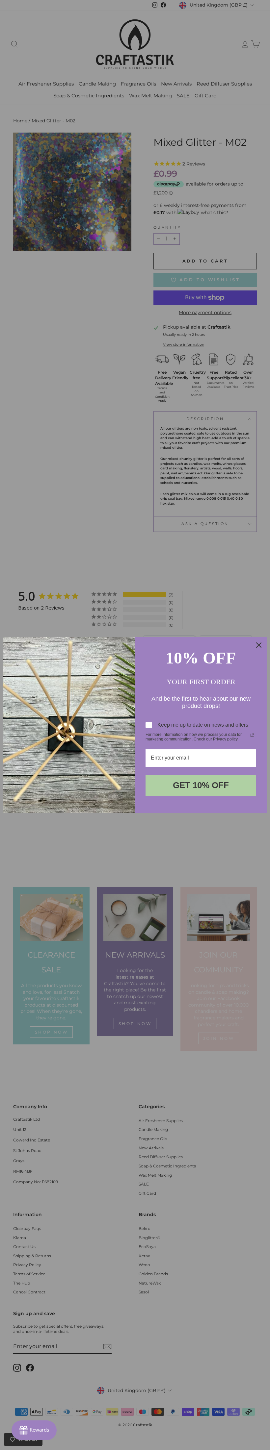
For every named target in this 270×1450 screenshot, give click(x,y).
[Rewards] (34, 1430)
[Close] (259, 645)
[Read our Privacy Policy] (252, 735)
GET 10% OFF (201, 785)
